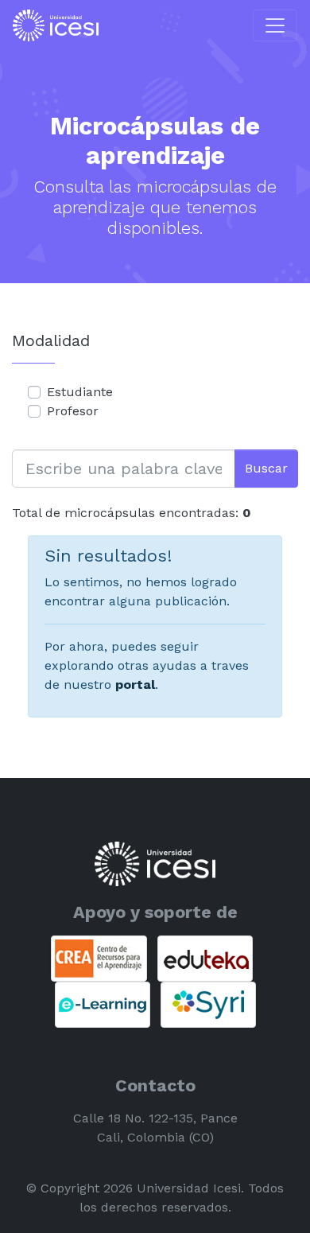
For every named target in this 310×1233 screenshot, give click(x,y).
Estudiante (80, 391)
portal (135, 684)
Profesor (73, 410)
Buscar (266, 468)
